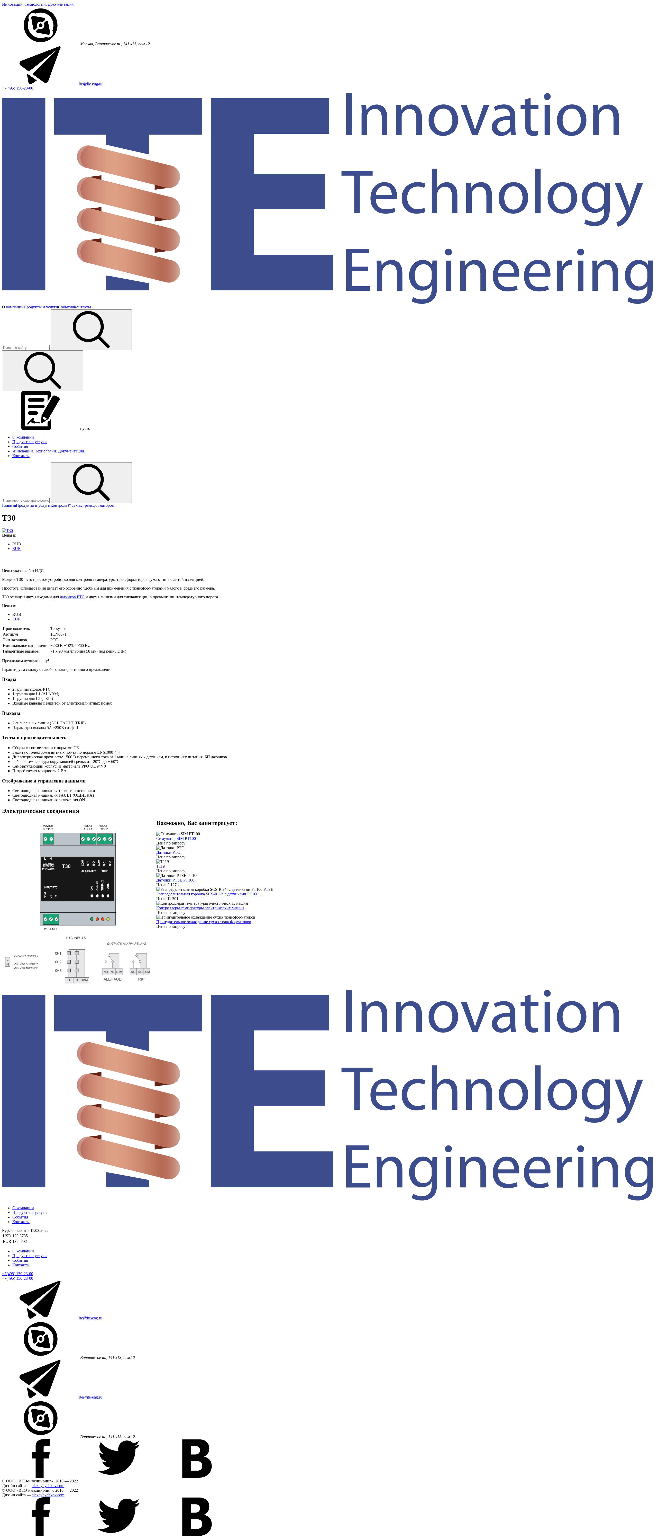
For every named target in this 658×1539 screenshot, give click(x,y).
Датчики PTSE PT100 (175, 880)
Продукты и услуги (41, 307)
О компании (13, 307)
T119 (160, 866)
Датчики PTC (168, 852)
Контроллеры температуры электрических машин (200, 908)
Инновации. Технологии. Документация (38, 4)
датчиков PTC (72, 597)
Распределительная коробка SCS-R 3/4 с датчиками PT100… (209, 894)
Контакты (82, 307)
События (66, 307)
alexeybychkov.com (48, 1485)
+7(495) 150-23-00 (17, 88)
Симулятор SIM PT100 (176, 838)
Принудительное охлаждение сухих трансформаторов (203, 922)
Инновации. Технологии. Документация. (48, 451)
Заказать (9, 557)
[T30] (7, 530)
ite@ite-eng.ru (90, 83)
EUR (16, 548)
